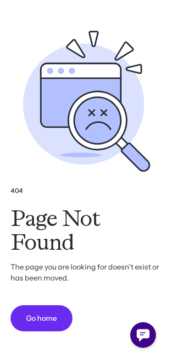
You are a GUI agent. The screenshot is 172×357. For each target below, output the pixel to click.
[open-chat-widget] (143, 335)
